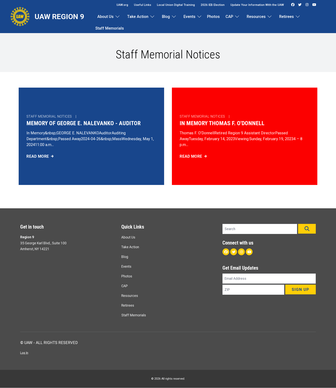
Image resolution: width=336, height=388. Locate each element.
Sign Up (300, 289)
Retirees (286, 16)
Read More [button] (71, 156)
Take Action (137, 16)
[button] (307, 229)
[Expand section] (117, 16)
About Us (105, 16)
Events (189, 16)
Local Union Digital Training (176, 5)
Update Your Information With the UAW (257, 5)
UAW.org (122, 5)
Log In (24, 353)
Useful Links (142, 5)
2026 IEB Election (213, 5)
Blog (166, 16)
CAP (229, 16)
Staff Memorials (109, 28)
